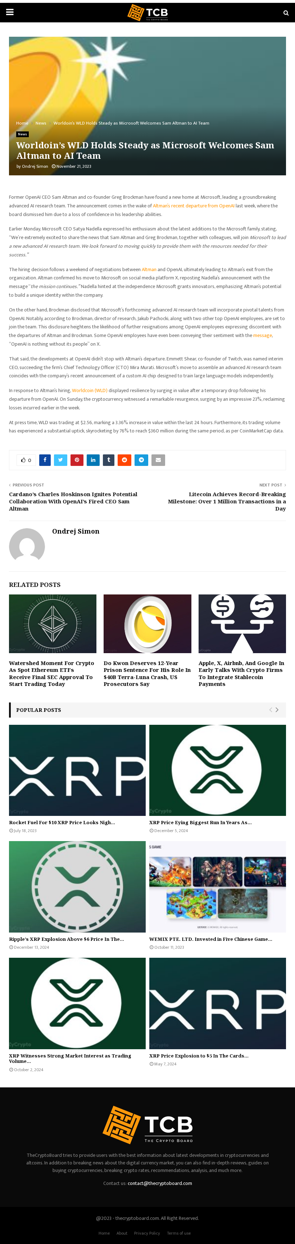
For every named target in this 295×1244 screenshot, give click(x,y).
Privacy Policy (147, 1233)
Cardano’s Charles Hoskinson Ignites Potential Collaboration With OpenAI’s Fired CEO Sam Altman (73, 501)
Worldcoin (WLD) (90, 390)
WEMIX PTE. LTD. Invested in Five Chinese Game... (210, 939)
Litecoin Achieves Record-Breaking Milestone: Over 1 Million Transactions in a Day (227, 501)
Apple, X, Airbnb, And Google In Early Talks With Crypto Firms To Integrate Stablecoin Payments (241, 673)
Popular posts (38, 709)
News (22, 134)
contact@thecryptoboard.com (160, 1183)
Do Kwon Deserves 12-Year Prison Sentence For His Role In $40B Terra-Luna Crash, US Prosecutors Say (147, 673)
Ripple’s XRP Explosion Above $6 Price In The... (66, 939)
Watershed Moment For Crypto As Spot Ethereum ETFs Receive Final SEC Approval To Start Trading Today (51, 673)
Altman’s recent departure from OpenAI (194, 206)
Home (104, 1233)
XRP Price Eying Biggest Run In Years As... (200, 822)
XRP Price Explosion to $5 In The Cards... (199, 1055)
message (262, 335)
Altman (149, 269)
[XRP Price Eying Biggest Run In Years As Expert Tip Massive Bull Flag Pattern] (217, 770)
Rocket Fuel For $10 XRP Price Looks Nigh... (62, 822)
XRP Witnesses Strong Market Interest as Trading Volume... (70, 1058)
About (122, 1233)
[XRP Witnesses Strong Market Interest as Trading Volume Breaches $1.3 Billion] (77, 1003)
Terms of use (179, 1233)
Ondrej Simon (35, 166)
